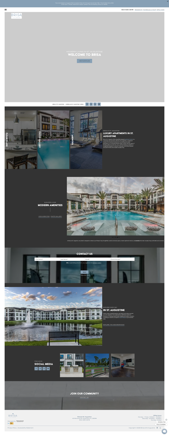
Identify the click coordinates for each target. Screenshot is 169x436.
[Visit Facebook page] (87, 104)
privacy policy (97, 263)
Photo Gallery (56, 216)
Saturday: (145, 418)
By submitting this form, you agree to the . (84, 263)
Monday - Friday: (143, 417)
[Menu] (6, 9)
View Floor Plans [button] (84, 60)
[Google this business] (91, 104)
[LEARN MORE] (21, 139)
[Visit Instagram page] (95, 104)
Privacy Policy (12, 428)
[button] (167, 1)
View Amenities (44, 216)
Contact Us (84, 397)
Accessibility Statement (25, 428)
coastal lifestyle (122, 317)
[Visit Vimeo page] (99, 104)
